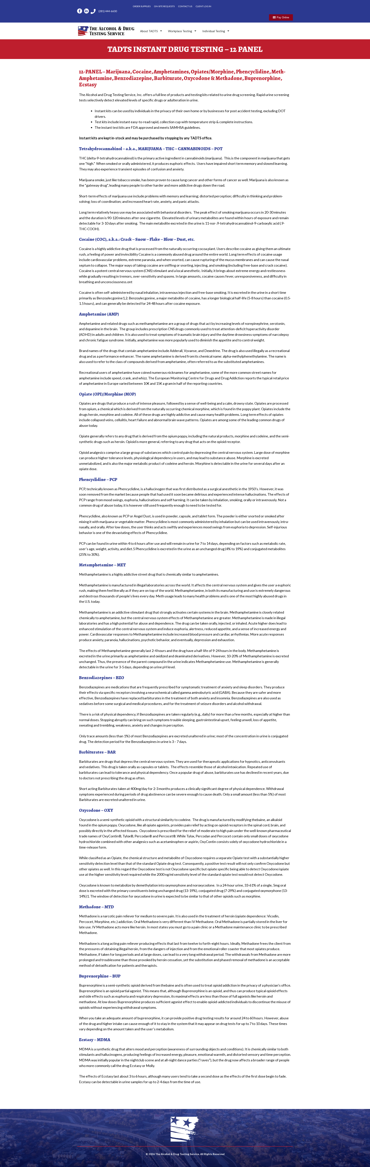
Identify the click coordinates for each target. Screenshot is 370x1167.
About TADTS (149, 31)
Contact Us (185, 6)
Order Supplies (142, 6)
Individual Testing (213, 31)
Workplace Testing (180, 31)
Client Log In (203, 6)
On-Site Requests (164, 6)
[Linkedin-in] (86, 10)
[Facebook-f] (79, 10)
